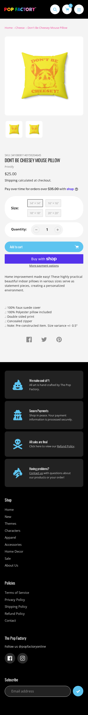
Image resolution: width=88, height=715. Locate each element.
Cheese (20, 28)
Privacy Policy (15, 599)
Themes (10, 523)
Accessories (13, 544)
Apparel (10, 537)
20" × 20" (53, 213)
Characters (12, 530)
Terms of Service (17, 592)
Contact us (36, 473)
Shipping (11, 180)
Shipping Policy (16, 606)
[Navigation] (79, 9)
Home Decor (14, 551)
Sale (8, 558)
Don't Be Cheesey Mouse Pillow (47, 28)
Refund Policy (65, 446)
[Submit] (78, 691)
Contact (10, 620)
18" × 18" (35, 213)
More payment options (44, 266)
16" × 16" (53, 203)
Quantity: (19, 229)
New (8, 516)
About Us (11, 565)
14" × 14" (35, 203)
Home (9, 28)
